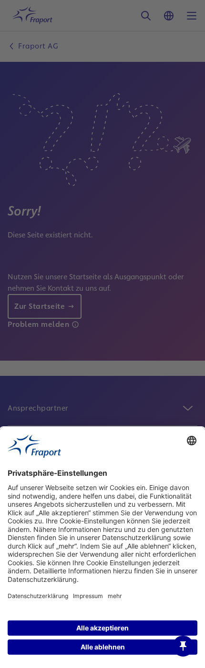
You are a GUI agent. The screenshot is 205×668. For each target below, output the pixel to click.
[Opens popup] (183, 646)
